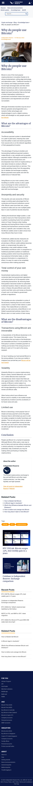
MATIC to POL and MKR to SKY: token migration (13, 614)
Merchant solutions (6, 689)
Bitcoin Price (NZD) (6, 707)
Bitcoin (5, 524)
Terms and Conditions (26, 782)
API (2, 684)
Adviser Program (6, 681)
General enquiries (6, 765)
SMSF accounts (5, 722)
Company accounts (6, 717)
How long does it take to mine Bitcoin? (16, 512)
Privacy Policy (7, 782)
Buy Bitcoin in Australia (7, 710)
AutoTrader (4, 686)
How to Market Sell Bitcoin (12, 501)
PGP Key (16, 784)
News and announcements (15, 8)
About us (4, 754)
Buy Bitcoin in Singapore (8, 733)
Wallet (3, 696)
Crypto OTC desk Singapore (9, 736)
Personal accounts (6, 720)
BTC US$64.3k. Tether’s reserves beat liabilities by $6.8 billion (13, 608)
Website (12, 488)
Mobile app (4, 691)
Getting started (5, 759)
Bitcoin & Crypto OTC (7, 715)
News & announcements (8, 762)
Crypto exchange (6, 22)
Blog (15, 22)
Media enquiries (5, 767)
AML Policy (15, 782)
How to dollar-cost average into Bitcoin (16, 509)
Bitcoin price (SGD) (6, 731)
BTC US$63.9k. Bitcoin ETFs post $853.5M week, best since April (15, 621)
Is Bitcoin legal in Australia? (13, 503)
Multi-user (4, 694)
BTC (12, 524)
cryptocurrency (21, 524)
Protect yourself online (7, 746)
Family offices (5, 741)
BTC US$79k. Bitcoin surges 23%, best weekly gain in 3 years (15, 550)
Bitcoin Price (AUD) (6, 705)
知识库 (24, 10)
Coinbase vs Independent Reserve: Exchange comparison (14, 578)
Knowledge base (15, 10)
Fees (2, 757)
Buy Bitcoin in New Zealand (9, 712)
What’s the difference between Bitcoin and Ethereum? (14, 646)
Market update (5, 10)
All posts (3, 8)
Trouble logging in (6, 770)
